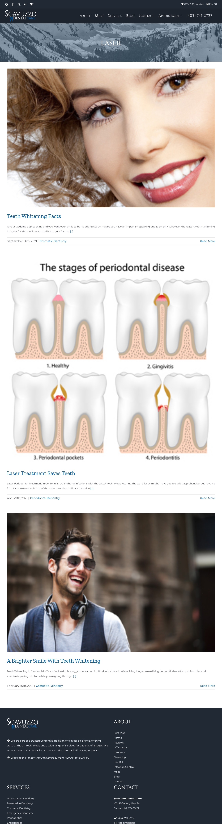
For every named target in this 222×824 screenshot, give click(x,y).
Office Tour (120, 747)
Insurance (119, 752)
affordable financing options (80, 750)
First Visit (119, 732)
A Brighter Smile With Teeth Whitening (53, 660)
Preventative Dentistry (21, 798)
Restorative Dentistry (20, 803)
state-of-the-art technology (23, 745)
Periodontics (14, 817)
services (70, 745)
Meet (117, 771)
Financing (120, 757)
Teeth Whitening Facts (34, 216)
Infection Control (124, 766)
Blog (117, 776)
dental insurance (41, 750)
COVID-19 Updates (193, 4)
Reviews (119, 742)
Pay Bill (213, 4)
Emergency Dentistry (20, 813)
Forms (118, 737)
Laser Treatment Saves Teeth (41, 473)
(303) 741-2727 (126, 817)
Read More (207, 241)
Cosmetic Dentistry (53, 241)
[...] (71, 231)
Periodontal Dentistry (45, 498)
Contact (118, 781)
